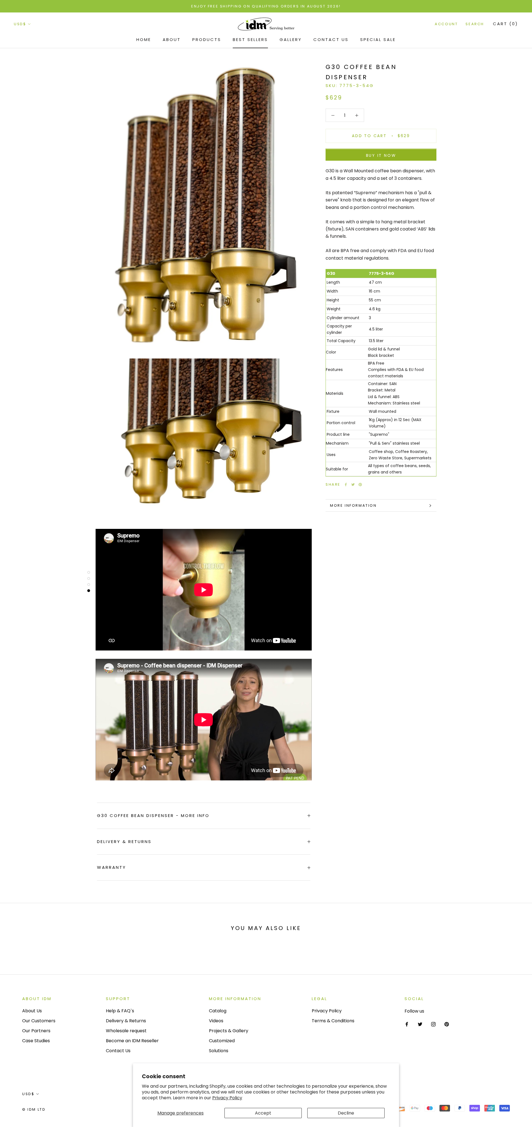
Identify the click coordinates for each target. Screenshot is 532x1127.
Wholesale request (126, 1031)
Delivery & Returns (124, 841)
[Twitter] (353, 484)
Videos (216, 1021)
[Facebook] (345, 484)
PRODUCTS (206, 39)
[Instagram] (433, 1024)
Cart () (505, 24)
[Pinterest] (360, 484)
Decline (346, 1113)
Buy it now (381, 155)
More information (353, 505)
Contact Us (331, 39)
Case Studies (36, 1041)
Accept (263, 1113)
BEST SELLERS (250, 39)
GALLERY (291, 39)
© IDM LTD (33, 1109)
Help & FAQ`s (120, 1011)
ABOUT (172, 39)
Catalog (217, 1011)
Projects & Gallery (228, 1031)
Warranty (111, 867)
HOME (143, 39)
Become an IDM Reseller (132, 1041)
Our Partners (36, 1031)
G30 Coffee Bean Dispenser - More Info (153, 815)
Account (446, 24)
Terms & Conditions (333, 1021)
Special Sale (378, 39)
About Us (32, 1011)
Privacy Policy (227, 1098)
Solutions (218, 1050)
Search (475, 24)
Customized (222, 1041)
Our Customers (38, 1021)
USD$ (20, 24)
